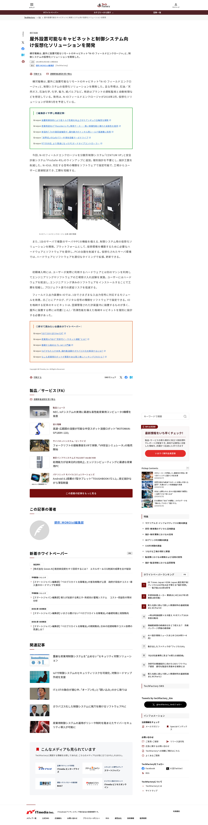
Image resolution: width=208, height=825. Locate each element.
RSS (107, 818)
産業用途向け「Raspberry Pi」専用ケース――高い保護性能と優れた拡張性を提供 (79, 126)
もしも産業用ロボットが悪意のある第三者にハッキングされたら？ (72, 356)
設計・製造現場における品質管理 (160, 562)
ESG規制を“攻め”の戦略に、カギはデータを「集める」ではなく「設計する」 (170, 501)
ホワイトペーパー (50, 12)
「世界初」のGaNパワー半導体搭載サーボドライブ (64, 137)
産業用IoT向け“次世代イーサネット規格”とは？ (64, 339)
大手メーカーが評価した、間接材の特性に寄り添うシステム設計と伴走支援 (170, 474)
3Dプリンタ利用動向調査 (156, 540)
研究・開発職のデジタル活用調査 (160, 528)
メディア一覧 (31, 818)
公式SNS (45, 818)
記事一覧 (157, 12)
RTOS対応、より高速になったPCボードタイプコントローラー (70, 143)
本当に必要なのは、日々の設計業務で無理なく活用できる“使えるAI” (170, 492)
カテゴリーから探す (102, 12)
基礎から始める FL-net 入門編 (55, 345)
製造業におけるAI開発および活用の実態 (163, 557)
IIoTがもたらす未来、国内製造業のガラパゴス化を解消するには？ (72, 350)
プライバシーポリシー (91, 818)
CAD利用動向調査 (153, 545)
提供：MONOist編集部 (69, 522)
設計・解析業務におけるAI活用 (159, 534)
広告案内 (58, 818)
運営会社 (118, 818)
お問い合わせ (72, 818)
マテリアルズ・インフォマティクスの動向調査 (166, 523)
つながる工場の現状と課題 (157, 551)
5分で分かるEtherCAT (52, 333)
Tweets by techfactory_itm (157, 698)
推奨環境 (143, 818)
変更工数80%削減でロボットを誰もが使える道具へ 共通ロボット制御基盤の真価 (171, 483)
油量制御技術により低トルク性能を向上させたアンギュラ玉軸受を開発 (75, 120)
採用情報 (130, 818)
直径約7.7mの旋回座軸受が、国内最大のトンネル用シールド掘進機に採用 (76, 131)
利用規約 (176, 811)
